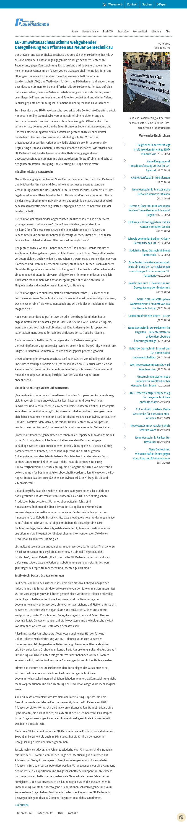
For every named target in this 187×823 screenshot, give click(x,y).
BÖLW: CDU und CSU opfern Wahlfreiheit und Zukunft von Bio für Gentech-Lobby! (150, 304)
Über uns (156, 31)
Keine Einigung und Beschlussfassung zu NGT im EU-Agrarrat (150, 166)
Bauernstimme (90, 31)
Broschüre (123, 31)
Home (74, 31)
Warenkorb (115, 4)
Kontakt (132, 4)
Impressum (24, 813)
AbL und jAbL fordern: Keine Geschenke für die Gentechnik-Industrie (151, 414)
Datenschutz (44, 813)
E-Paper (161, 4)
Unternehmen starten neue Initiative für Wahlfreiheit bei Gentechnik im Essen (150, 381)
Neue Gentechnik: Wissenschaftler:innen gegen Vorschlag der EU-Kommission (151, 454)
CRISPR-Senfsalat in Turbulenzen (150, 177)
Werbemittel (140, 31)
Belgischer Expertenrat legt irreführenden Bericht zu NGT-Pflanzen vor (152, 150)
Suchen (147, 4)
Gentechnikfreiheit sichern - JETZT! (149, 316)
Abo (168, 31)
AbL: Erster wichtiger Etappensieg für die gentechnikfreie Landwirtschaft (150, 398)
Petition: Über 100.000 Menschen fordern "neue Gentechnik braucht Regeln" (149, 211)
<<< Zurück (22, 805)
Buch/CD (108, 31)
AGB (60, 813)
